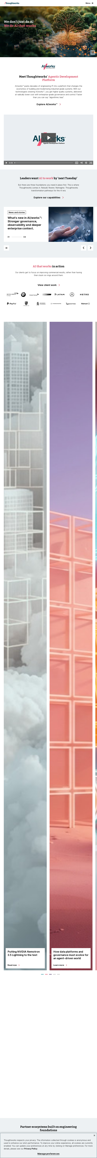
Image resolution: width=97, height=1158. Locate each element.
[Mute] (81, 163)
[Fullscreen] (90, 163)
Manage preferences (48, 1153)
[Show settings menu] (86, 163)
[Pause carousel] (6, 248)
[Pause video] (92, 52)
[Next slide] (90, 248)
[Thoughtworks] (12, 3)
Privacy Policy (30, 1148)
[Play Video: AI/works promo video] (48, 137)
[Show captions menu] (76, 163)
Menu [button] (88, 3)
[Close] (94, 1135)
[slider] (44, 163)
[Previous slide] (83, 248)
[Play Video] (6, 163)
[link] (48, 104)
